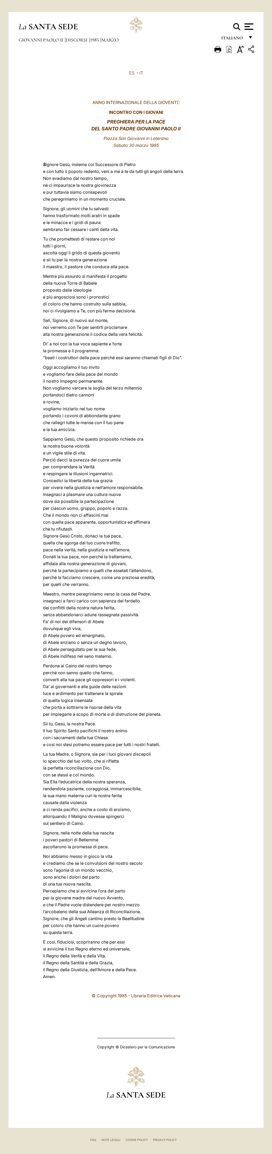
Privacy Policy (165, 1140)
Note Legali (110, 1140)
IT (141, 73)
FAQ (93, 1140)
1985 (95, 40)
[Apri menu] (248, 26)
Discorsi (77, 40)
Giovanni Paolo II (41, 40)
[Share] (252, 50)
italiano (233, 39)
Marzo (110, 40)
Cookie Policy (137, 1140)
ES (131, 73)
